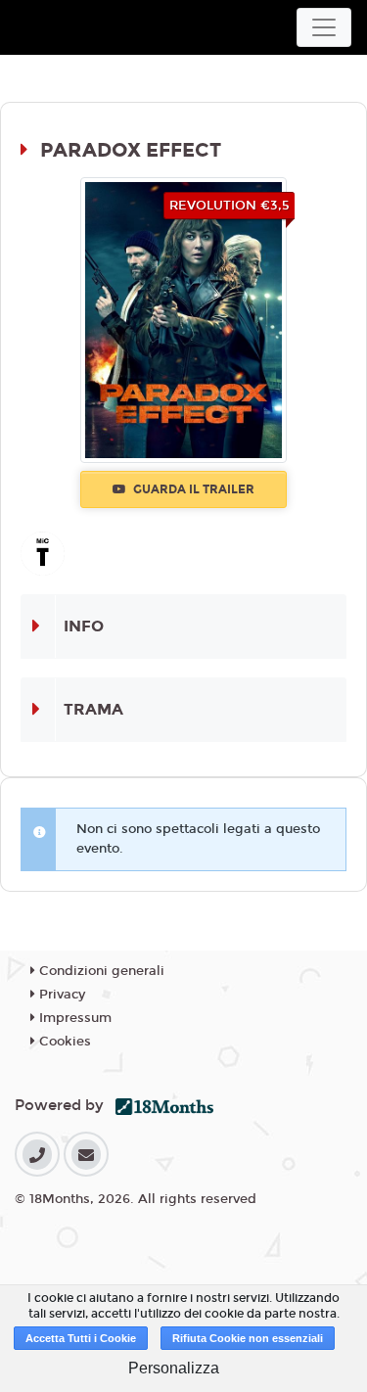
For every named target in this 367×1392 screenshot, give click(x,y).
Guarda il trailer (192, 489)
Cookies (63, 1041)
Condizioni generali (99, 971)
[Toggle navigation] (324, 27)
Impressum (73, 1018)
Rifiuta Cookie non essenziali (247, 1338)
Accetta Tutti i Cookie (80, 1338)
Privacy (60, 994)
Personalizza (173, 1368)
